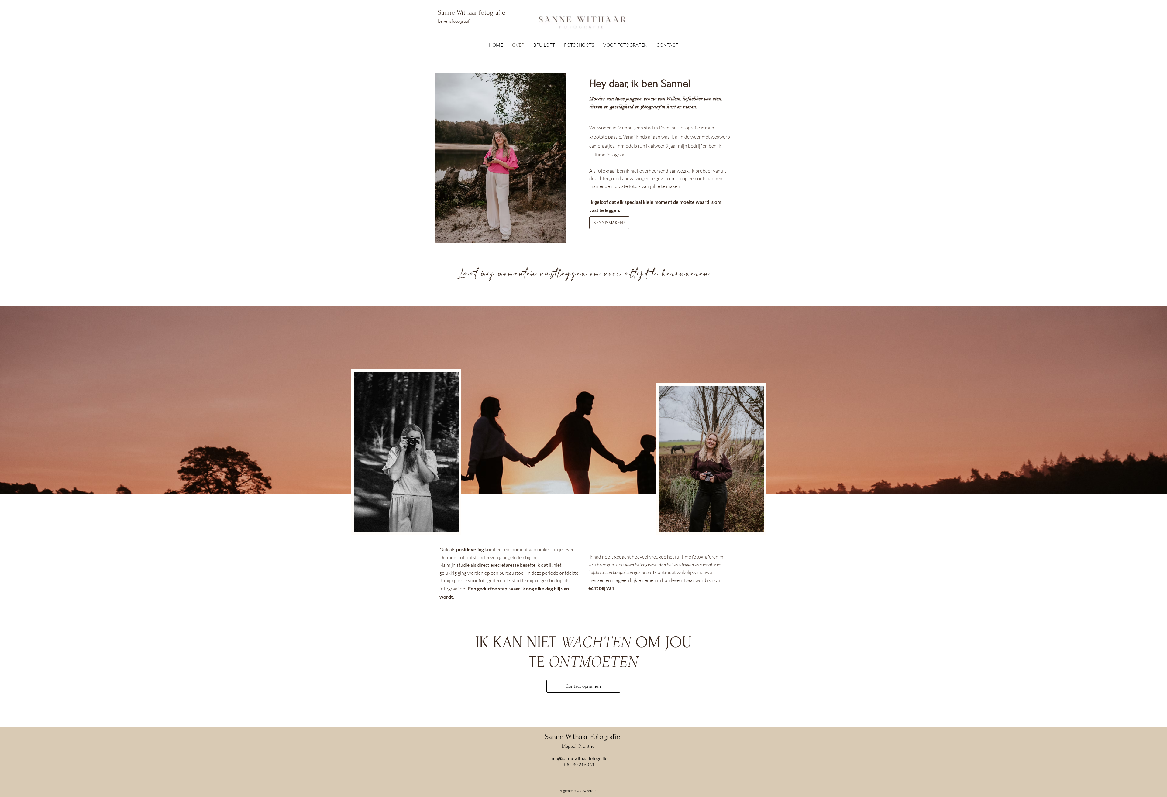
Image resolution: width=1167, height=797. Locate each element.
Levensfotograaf (454, 21)
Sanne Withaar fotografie (472, 12)
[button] (579, 45)
